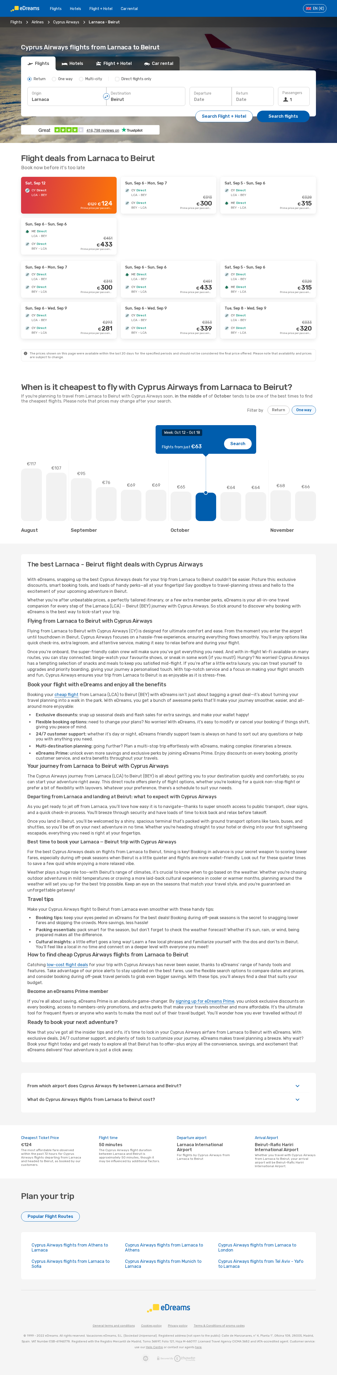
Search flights (283, 116)
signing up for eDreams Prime (205, 1001)
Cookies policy (151, 1325)
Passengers (292, 93)
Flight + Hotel (101, 9)
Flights (56, 9)
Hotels (75, 9)
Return (242, 93)
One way (303, 410)
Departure (202, 93)
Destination (121, 93)
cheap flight (66, 694)
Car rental (129, 9)
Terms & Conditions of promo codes (219, 1325)
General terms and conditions (114, 1325)
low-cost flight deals (67, 964)
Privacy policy (177, 1325)
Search (237, 443)
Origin (36, 93)
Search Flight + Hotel (224, 116)
